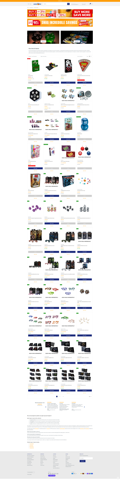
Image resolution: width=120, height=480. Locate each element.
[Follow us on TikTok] (57, 473)
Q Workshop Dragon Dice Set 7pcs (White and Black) (68, 274)
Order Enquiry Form (68, 463)
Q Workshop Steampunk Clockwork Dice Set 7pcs (34, 245)
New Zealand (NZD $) (30, 472)
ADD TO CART (52, 82)
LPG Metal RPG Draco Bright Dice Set (49, 385)
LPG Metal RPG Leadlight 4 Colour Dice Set (83, 357)
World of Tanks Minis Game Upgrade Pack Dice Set (67, 104)
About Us (54, 455)
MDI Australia (79, 132)
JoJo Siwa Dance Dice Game (32, 161)
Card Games (87, 428)
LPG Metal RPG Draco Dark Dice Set (33, 385)
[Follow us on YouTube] (56, 473)
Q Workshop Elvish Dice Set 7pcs (49, 274)
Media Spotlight (55, 459)
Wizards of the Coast (63, 74)
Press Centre (42, 465)
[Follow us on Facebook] (48, 473)
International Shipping (30, 459)
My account (84, 4)
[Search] (68, 4)
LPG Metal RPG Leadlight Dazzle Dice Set (66, 357)
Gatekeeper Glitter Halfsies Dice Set (33, 133)
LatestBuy (62, 132)
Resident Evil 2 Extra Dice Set (49, 161)
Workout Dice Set (79, 133)
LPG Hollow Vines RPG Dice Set (81, 385)
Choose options (68, 111)
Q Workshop (46, 189)
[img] (40, 404)
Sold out (35, 82)
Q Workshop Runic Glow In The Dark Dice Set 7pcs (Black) (67, 246)
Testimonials (29, 463)
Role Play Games (62, 428)
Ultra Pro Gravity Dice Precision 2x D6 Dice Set (51, 133)
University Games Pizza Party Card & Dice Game (83, 75)
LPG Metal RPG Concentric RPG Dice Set (66, 385)
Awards (54, 458)
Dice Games (36, 428)
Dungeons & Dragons (80, 103)
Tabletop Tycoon (47, 300)
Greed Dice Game (30, 75)
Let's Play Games (47, 74)
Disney (29, 103)
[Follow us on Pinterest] (54, 473)
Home (28, 7)
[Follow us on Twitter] (50, 473)
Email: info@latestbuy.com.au (70, 465)
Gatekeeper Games (79, 189)
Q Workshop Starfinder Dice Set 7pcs (49, 245)
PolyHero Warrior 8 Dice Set (64, 301)
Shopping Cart (68, 458)
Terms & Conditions (56, 463)
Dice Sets (48, 428)
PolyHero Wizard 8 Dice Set (48, 301)
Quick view (35, 141)
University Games (79, 74)
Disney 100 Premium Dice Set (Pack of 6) (33, 104)
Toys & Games (31, 7)
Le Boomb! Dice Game (80, 161)
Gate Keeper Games (30, 132)
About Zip (41, 462)
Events (54, 462)
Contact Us (67, 462)
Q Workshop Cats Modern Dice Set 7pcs (33, 301)
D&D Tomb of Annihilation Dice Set (49, 104)
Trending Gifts (32, 447)
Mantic (62, 189)
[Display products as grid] (89, 56)
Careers (41, 463)
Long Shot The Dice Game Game (65, 133)
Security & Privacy (55, 465)
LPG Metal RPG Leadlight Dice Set (49, 357)
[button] (46, 407)
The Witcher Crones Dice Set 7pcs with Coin (50, 190)
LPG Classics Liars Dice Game (48, 75)
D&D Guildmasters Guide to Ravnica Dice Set (83, 104)
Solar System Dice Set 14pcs (81, 190)
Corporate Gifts (29, 462)
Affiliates (67, 459)
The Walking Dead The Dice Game (65, 190)
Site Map (54, 466)
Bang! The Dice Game (31, 190)
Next (89, 396)
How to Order (42, 455)
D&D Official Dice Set (64, 75)
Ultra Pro (46, 132)
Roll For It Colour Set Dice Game (65, 161)
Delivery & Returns (43, 458)
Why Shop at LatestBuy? (30, 455)
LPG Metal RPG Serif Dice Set (32, 357)
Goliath (29, 74)
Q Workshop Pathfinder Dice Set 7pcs (82, 245)
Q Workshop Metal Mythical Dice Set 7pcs (33, 274)
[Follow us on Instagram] (52, 473)
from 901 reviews (39, 405)
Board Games (82, 428)
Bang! (29, 189)
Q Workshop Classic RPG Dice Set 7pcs (82, 274)
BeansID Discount (29, 465)
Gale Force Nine (63, 103)
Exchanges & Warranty (43, 459)
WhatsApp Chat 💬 (68, 466)
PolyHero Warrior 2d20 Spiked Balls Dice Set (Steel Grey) (84, 302)
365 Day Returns (29, 458)
